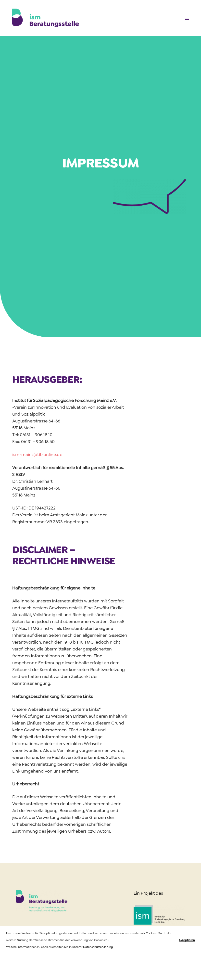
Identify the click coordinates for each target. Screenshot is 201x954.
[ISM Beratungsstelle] (45, 18)
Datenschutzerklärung (98, 947)
